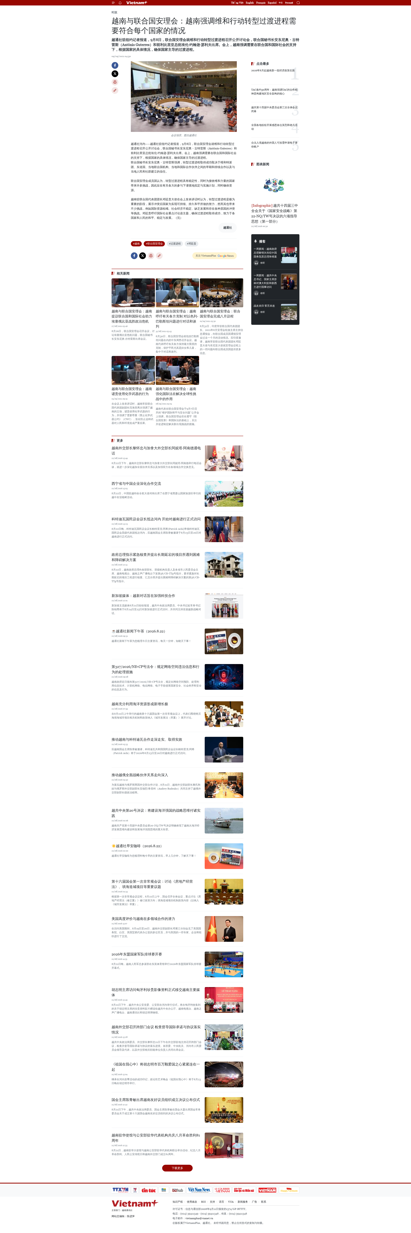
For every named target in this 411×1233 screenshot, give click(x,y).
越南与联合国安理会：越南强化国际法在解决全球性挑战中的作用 (176, 394)
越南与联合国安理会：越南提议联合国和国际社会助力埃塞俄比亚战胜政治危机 (132, 316)
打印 (115, 82)
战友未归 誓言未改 (264, 305)
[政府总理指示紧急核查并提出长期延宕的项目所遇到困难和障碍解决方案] (224, 565)
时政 (114, 12)
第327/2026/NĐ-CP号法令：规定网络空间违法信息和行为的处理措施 (155, 669)
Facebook (115, 65)
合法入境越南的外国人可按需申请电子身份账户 (274, 144)
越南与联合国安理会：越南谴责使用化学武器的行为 (132, 391)
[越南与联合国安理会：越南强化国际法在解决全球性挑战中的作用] (177, 370)
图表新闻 (262, 164)
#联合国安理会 (154, 243)
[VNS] (199, 1190)
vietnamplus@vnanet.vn (199, 1218)
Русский (289, 3)
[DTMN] (244, 1190)
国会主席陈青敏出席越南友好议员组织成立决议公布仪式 (156, 1100)
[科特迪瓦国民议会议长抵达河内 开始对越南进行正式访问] (224, 529)
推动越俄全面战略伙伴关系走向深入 (140, 775)
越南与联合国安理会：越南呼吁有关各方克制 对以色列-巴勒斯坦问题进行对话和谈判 (177, 318)
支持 (212, 1201)
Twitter (115, 73)
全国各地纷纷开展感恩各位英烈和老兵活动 (274, 127)
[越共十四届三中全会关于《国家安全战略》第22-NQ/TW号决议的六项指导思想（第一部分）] (275, 185)
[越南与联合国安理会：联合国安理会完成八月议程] (221, 292)
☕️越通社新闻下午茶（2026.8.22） (139, 631)
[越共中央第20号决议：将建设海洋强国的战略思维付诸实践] (224, 821)
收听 (262, 263)
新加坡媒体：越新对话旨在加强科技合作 (143, 596)
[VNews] (135, 1190)
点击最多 (262, 63)
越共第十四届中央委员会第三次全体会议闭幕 (274, 109)
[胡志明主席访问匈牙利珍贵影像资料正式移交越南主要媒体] (224, 1000)
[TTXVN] (120, 1190)
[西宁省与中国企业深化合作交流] (224, 494)
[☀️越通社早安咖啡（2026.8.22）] (224, 856)
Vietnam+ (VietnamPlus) (137, 2)
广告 (254, 1201)
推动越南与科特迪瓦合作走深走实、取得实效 (147, 739)
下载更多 (177, 1168)
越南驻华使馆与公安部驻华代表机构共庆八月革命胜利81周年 (156, 1138)
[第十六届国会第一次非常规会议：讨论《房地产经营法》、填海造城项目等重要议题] (224, 892)
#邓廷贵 (191, 243)
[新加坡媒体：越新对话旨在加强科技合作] (224, 606)
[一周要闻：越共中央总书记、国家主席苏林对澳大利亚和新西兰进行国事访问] (289, 282)
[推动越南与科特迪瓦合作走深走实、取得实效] (224, 750)
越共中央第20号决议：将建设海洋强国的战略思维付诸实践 (156, 813)
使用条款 (192, 1201)
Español (272, 2)
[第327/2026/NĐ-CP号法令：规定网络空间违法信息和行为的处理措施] (224, 677)
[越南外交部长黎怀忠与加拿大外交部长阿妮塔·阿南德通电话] (224, 458)
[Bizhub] (177, 1190)
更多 (120, 440)
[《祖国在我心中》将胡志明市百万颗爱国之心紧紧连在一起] (224, 1074)
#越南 (136, 243)
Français (260, 2)
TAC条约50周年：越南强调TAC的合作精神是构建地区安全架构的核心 (274, 91)
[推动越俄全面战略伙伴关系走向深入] (224, 785)
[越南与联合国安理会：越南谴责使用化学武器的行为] (133, 370)
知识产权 (178, 1201)
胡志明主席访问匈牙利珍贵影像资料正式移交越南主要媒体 (156, 992)
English (250, 2)
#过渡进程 (175, 243)
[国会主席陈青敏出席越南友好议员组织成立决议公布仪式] (224, 1110)
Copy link (115, 90)
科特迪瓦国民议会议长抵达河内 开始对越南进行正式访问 (156, 519)
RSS (203, 1201)
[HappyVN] (289, 1190)
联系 (263, 1201)
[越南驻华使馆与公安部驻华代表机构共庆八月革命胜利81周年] (224, 1145)
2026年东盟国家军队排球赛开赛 (137, 954)
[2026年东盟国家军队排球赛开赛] (224, 964)
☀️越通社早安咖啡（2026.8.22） (138, 846)
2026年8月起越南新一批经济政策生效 (273, 70)
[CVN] (222, 1190)
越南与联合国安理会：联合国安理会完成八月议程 (220, 313)
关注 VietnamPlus (206, 255)
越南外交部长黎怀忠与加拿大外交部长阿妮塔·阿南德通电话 (156, 450)
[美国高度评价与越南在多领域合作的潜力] (224, 929)
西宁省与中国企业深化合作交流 (136, 484)
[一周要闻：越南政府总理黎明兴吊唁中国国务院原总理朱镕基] (289, 255)
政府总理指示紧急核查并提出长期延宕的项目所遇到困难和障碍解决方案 (156, 557)
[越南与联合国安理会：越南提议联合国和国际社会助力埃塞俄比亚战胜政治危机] (133, 292)
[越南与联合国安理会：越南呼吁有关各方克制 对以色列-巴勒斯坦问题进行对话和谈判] (177, 292)
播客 (262, 241)
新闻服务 (243, 1201)
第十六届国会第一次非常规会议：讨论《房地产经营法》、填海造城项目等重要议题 (152, 884)
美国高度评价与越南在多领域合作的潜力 (143, 919)
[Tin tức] (149, 1190)
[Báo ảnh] (267, 1190)
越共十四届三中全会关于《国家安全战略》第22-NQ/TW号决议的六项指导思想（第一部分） (274, 213)
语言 (221, 1201)
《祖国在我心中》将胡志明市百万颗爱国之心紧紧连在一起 (156, 1067)
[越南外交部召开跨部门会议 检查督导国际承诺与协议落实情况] (224, 1037)
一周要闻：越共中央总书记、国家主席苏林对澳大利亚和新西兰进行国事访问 (265, 281)
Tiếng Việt (237, 2)
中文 (281, 3)
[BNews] (164, 1190)
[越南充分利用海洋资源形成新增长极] (224, 714)
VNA (231, 1201)
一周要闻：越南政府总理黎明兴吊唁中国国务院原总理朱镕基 (265, 252)
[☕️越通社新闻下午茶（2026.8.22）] (224, 641)
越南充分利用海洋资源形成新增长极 (140, 704)
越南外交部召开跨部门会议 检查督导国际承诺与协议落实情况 (156, 1029)
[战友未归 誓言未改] (289, 312)
